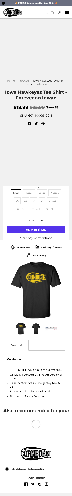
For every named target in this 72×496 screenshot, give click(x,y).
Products (24, 80)
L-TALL (52, 201)
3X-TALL (50, 209)
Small (16, 193)
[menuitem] (46, 12)
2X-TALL (36, 209)
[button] (3, 3)
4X (33, 201)
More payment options (36, 238)
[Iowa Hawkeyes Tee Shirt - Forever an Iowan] (36, 290)
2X (17, 201)
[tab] (18, 345)
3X (25, 201)
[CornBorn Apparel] (13, 12)
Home (11, 80)
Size (37, 187)
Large (42, 193)
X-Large (55, 193)
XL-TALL (21, 209)
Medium (29, 193)
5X (42, 201)
